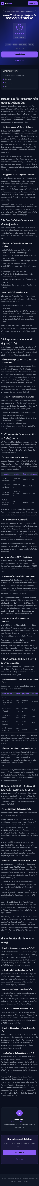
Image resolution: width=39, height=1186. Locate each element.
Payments (8, 83)
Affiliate (25, 1181)
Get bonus (20, 1159)
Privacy (13, 1181)
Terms (20, 1181)
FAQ (6, 86)
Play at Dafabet (19, 54)
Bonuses (8, 79)
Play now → (33, 3)
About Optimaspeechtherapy (14, 75)
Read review (19, 60)
